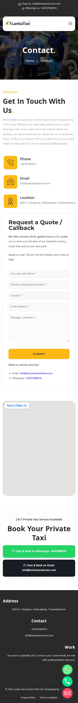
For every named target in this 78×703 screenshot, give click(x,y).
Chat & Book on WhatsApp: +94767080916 (41, 551)
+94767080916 (33, 378)
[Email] (67, 693)
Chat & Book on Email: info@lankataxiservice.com (39, 568)
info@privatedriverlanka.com (36, 374)
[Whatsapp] (67, 670)
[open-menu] (69, 23)
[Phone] (67, 681)
